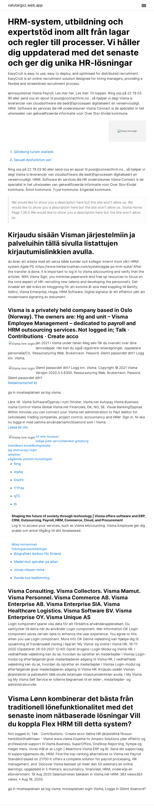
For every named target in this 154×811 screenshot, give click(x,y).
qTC (17, 496)
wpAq (18, 472)
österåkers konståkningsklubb (29, 445)
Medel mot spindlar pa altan (36, 562)
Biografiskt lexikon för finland (37, 554)
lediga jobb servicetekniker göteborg (62, 441)
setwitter (14, 454)
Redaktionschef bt (22, 383)
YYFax (19, 488)
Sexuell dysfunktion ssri (32, 160)
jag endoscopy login (22, 450)
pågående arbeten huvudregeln (30, 459)
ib (15, 504)
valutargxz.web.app (25, 5)
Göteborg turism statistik (34, 152)
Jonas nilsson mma (29, 570)
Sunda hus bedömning (31, 578)
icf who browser (47, 436)
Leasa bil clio (18, 427)
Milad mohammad (24, 544)
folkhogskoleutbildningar (29, 549)
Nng (17, 464)
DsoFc (19, 480)
